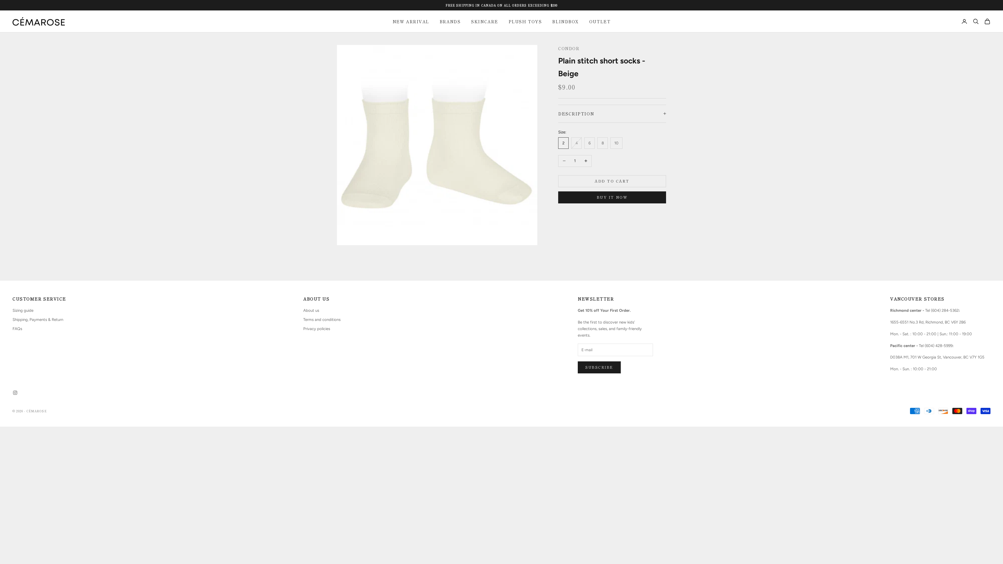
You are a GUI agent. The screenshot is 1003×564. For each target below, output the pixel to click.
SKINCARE (484, 21)
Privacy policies (316, 328)
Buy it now (612, 197)
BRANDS (450, 21)
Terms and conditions (322, 319)
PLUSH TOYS (525, 21)
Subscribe (599, 367)
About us (311, 310)
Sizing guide (23, 310)
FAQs (17, 328)
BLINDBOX (565, 21)
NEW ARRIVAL (411, 21)
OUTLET (599, 21)
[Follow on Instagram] (15, 392)
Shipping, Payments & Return (38, 319)
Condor (568, 48)
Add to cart (612, 181)
